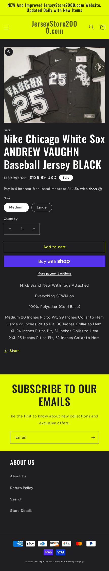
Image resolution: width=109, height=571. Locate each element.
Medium (16, 207)
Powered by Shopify (72, 561)
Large (42, 207)
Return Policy (21, 488)
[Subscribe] (93, 437)
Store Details (21, 511)
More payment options (54, 273)
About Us (18, 476)
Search (16, 499)
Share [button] (15, 351)
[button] (6, 27)
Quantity (10, 219)
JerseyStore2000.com (47, 561)
